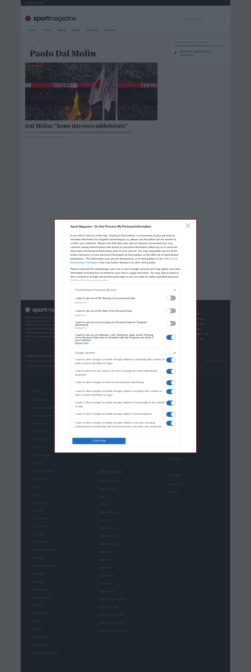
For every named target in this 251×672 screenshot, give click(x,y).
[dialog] (125, 336)
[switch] (171, 298)
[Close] (189, 226)
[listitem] (125, 290)
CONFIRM (99, 440)
